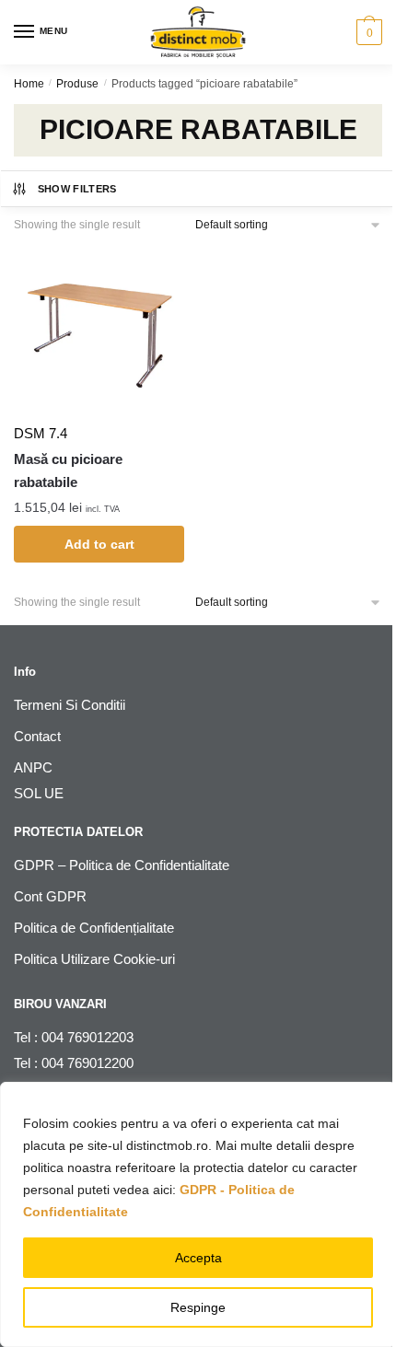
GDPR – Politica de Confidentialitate (121, 865)
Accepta (198, 1257)
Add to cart (99, 544)
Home (29, 83)
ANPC (33, 767)
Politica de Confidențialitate (94, 927)
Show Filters (77, 188)
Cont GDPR (50, 896)
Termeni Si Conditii (69, 705)
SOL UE (39, 793)
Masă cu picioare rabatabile (68, 470)
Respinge (198, 1307)
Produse (77, 83)
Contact (37, 736)
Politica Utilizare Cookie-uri (94, 959)
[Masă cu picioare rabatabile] (99, 328)
